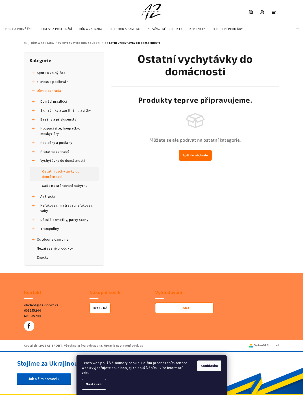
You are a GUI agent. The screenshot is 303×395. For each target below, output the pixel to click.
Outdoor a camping (53, 239)
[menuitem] (18, 29)
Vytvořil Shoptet (266, 345)
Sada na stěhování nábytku (65, 185)
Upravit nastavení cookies (123, 345)
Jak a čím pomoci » (44, 379)
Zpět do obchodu (195, 155)
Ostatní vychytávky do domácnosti (61, 174)
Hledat (184, 308)
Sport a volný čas (51, 72)
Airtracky (48, 196)
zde (85, 372)
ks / (100, 308)
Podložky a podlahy (56, 142)
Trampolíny (49, 228)
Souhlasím (209, 365)
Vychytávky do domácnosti (62, 160)
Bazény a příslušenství (59, 119)
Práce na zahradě (55, 151)
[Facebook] (29, 326)
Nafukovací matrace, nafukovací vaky (67, 208)
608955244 (32, 310)
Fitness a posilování (53, 81)
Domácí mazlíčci (53, 101)
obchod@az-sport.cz (41, 305)
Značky (43, 257)
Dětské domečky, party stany (64, 219)
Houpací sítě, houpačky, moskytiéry (60, 131)
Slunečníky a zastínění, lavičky (65, 110)
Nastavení (94, 384)
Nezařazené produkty (55, 248)
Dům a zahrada (49, 90)
